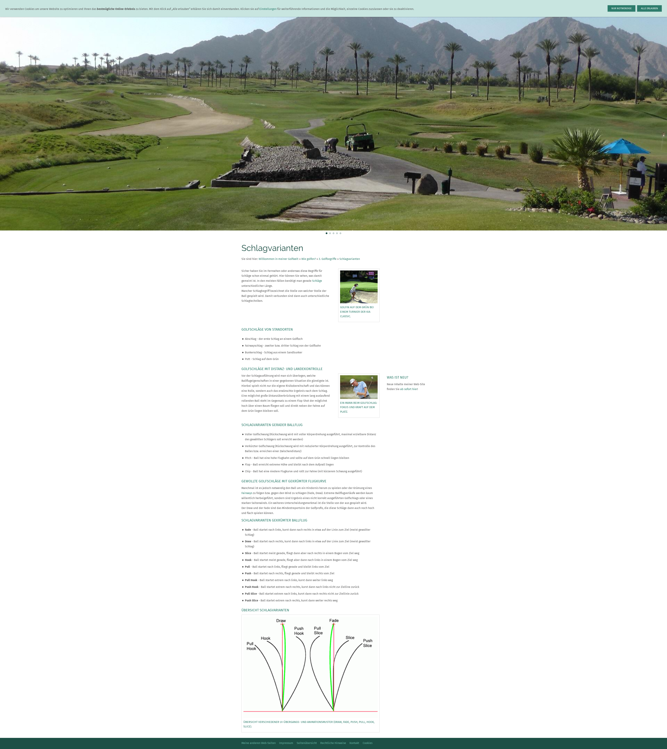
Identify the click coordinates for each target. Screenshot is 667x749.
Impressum (286, 743)
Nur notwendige (621, 8)
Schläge (317, 280)
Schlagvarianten (349, 259)
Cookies (367, 743)
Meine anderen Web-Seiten (258, 743)
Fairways (246, 493)
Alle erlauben (649, 8)
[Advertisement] (406, 321)
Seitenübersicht (307, 743)
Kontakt (354, 743)
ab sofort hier (408, 389)
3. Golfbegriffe (327, 259)
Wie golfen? (308, 259)
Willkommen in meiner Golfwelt (278, 259)
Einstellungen (268, 9)
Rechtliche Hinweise (333, 743)
